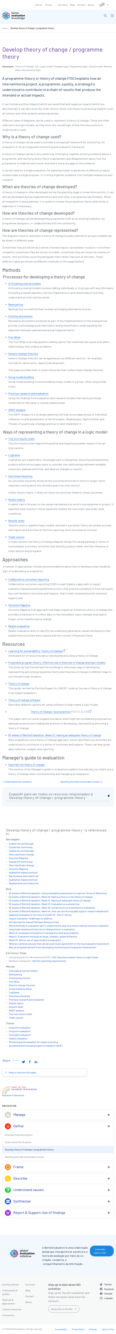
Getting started (10, 1284)
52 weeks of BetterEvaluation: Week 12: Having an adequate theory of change (54, 735)
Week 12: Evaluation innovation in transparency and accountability (44, 932)
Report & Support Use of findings (39, 1212)
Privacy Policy (78, 1329)
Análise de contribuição (21, 843)
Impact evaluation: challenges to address (30, 918)
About (91, 4)
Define (18, 1126)
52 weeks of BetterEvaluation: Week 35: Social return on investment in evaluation (52, 907)
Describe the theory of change (26, 764)
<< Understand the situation (17, 781)
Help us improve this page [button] (22, 1072)
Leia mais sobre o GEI (100, 1251)
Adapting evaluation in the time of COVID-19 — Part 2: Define (40, 914)
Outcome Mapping (19, 605)
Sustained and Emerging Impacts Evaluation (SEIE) (35, 1045)
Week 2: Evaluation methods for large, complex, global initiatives (43, 936)
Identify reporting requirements (49, 960)
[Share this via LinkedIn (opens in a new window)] (36, 1062)
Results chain (16, 520)
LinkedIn (108, 1298)
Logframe (14, 455)
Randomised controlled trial (23, 876)
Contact (81, 4)
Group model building (21, 377)
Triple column (16, 537)
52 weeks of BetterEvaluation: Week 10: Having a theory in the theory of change (51, 896)
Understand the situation (18, 1142)
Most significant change (21, 854)
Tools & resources (11, 1309)
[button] (105, 15)
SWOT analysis (17, 409)
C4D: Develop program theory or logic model (75, 957)
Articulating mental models (24, 283)
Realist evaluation (19, 626)
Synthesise (22, 1201)
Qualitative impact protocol (23, 872)
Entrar (48, 4)
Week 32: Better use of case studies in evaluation (35, 940)
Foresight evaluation (20, 1034)
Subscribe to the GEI (61, 1309)
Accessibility (61, 1329)
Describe (20, 1178)
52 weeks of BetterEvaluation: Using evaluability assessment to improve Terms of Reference (58, 893)
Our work (63, 4)
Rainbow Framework (13, 1095)
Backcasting (15, 304)
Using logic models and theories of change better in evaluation (42, 929)
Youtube (108, 1293)
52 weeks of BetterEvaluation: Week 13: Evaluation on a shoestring (44, 904)
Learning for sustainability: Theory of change (35, 651)
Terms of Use (108, 1329)
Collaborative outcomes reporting (28, 579)
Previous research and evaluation (28, 393)
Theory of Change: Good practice (59, 711)
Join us (38, 4)
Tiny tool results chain (21, 438)
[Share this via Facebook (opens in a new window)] (29, 1062)
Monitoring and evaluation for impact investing (33, 1042)
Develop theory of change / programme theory (32, 28)
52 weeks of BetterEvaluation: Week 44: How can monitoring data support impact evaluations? (59, 911)
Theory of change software (24, 700)
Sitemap (93, 1329)
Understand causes (28, 1189)
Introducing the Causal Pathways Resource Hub (34, 922)
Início (4, 28)
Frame (18, 1167)
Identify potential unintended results (24, 1156)
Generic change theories (23, 353)
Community (8, 1315)
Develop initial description (19, 1134)
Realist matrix (16, 499)
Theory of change (18, 683)
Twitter (108, 1284)
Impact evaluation (18, 1038)
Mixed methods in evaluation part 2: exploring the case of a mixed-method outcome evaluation (59, 925)
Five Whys (14, 337)
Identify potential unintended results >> (81, 781)
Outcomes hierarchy (20, 476)
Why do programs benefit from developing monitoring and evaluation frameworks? (52, 947)
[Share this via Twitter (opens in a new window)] (23, 1062)
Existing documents (20, 316)
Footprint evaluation (20, 1027)
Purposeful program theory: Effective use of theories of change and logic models (56, 662)
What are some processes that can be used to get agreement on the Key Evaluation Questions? (59, 943)
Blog (72, 4)
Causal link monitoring (20, 847)
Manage (19, 1114)
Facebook (109, 1289)
